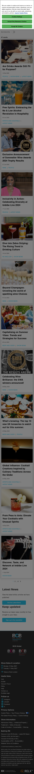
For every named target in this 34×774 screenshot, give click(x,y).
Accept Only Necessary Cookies (17, 21)
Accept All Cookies (17, 26)
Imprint (17, 13)
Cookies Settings (17, 17)
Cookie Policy (23, 13)
